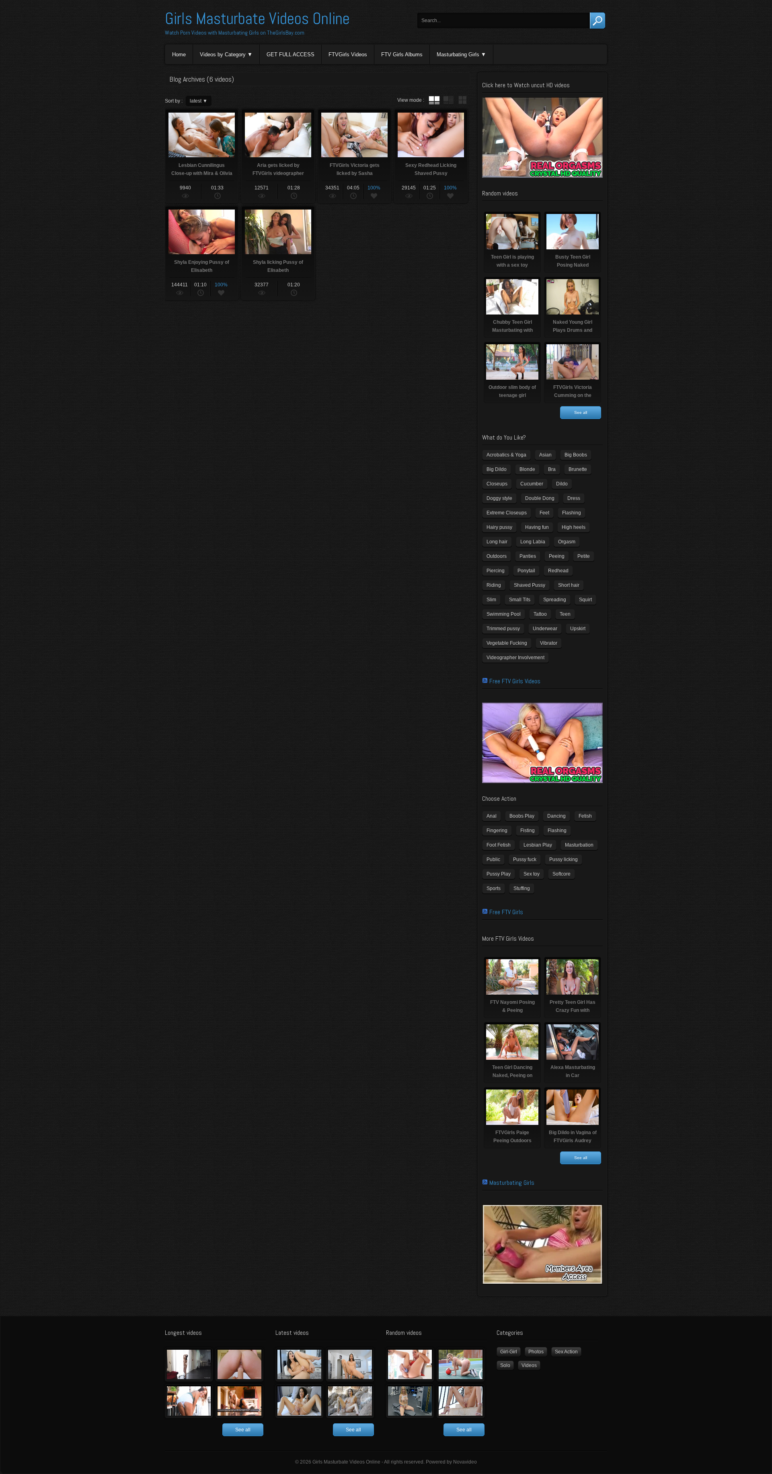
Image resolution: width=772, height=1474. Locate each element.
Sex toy (532, 874)
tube (434, 100)
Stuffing (521, 888)
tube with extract (448, 100)
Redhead (558, 571)
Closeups (497, 484)
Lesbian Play (538, 845)
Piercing (496, 571)
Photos (536, 1352)
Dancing (556, 816)
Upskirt (577, 628)
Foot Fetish (499, 845)
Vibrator (548, 643)
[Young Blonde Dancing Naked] (239, 1401)
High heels (573, 527)
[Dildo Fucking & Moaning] (299, 1364)
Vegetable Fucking (507, 643)
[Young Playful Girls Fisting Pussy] (239, 1364)
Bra (552, 469)
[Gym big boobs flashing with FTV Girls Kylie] (409, 1401)
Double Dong (539, 498)
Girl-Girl (508, 1352)
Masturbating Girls (458, 54)
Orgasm (566, 542)
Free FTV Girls (506, 912)
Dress (573, 498)
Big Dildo (497, 469)
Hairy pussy (499, 527)
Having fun (537, 527)
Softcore (561, 874)
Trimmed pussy (503, 628)
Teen (565, 614)
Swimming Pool (504, 614)
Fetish (585, 816)
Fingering (497, 830)
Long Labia (532, 542)
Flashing (571, 513)
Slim (491, 599)
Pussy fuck (524, 859)
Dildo (562, 484)
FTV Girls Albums (402, 54)
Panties (527, 556)
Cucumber (531, 484)
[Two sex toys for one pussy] (299, 1401)
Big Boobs (576, 455)
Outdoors (497, 556)
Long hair (497, 542)
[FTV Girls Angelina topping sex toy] (350, 1364)
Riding (494, 585)
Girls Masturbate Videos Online (257, 18)
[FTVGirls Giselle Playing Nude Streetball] (460, 1364)
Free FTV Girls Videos (514, 681)
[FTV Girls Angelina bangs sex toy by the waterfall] (350, 1401)
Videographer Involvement (515, 657)
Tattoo (540, 614)
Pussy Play (499, 874)
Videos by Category (223, 54)
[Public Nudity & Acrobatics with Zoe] (188, 1401)
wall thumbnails (462, 100)
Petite (583, 556)
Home (179, 54)
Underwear (545, 628)
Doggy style (499, 498)
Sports (494, 888)
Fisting (527, 830)
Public (493, 859)
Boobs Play (521, 816)
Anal (492, 816)
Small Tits (519, 599)
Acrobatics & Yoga (506, 455)
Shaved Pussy (529, 585)
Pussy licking (563, 859)
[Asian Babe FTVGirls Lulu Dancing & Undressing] (188, 1364)
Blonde (527, 469)
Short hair (568, 585)
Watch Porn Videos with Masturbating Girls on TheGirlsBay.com (234, 32)
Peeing (557, 556)
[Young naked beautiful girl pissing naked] (460, 1401)
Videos (529, 1365)
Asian (545, 455)
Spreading (554, 599)
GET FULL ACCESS (290, 54)
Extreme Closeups (507, 513)
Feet (544, 513)
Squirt (585, 599)
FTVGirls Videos (348, 54)
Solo (505, 1365)
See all (580, 412)
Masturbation (579, 845)
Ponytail (526, 571)
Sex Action (566, 1352)
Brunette (578, 469)
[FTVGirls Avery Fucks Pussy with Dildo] (409, 1364)
